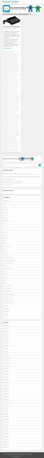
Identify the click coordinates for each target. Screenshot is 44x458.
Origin (4, 240)
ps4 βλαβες (8, 70)
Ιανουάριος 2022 (6, 385)
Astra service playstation (9, 53)
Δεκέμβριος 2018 (6, 441)
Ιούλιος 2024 (5, 348)
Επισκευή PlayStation (11, 27)
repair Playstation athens (14, 71)
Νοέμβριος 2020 (6, 396)
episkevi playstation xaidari (12, 57)
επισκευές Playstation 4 (7, 288)
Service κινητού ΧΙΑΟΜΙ (7, 257)
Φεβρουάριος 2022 (6, 382)
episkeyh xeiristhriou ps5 (8, 65)
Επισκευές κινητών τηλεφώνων (8, 294)
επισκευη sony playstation (13, 121)
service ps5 (12, 79)
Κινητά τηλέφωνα (6, 308)
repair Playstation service (15, 74)
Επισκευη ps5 (10, 118)
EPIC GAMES (5, 212)
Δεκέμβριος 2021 (6, 388)
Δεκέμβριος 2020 (6, 393)
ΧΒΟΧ (4, 316)
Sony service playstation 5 (13, 81)
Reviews (4, 248)
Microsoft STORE (6, 229)
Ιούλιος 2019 (5, 424)
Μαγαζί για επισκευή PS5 (8, 143)
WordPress (31, 454)
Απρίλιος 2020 (5, 410)
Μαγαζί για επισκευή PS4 (15, 142)
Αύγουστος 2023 (6, 362)
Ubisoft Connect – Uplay (7, 268)
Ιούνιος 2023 (5, 365)
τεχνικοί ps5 (6, 150)
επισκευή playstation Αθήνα (12, 107)
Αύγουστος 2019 (6, 422)
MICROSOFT (5, 226)
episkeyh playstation (7, 58)
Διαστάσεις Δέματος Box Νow (8, 179)
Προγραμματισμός (6, 311)
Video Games (5, 274)
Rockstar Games (6, 254)
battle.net (5, 203)
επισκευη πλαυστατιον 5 (8, 127)
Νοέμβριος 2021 (6, 390)
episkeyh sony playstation (8, 62)
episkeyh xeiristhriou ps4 (13, 63)
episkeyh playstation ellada (12, 59)
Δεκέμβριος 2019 (6, 416)
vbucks (4, 271)
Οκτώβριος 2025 (6, 337)
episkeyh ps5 (14, 61)
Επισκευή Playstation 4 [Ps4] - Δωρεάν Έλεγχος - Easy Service (11, 92)
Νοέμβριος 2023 (6, 359)
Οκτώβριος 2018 (6, 447)
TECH (5, 28)
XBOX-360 (5, 277)
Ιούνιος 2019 (5, 427)
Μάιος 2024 (5, 351)
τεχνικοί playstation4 (13, 149)
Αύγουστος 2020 (6, 402)
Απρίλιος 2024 (5, 354)
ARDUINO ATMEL (6, 200)
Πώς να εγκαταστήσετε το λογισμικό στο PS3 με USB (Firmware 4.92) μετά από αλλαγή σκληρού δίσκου (21, 176)
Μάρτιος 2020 (5, 413)
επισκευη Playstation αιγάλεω (9, 109)
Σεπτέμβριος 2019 (6, 419)
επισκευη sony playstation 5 (9, 122)
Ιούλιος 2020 (5, 405)
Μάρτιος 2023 (5, 368)
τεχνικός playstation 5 (13, 150)
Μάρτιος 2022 (5, 379)
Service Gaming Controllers (9, 75)
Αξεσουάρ (5, 282)
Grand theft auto (6, 220)
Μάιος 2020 (5, 407)
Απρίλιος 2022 (5, 376)
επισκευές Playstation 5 (7, 291)
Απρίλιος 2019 (5, 433)
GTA (4, 223)
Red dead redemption (7, 246)
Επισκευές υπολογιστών (7, 297)
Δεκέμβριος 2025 (6, 331)
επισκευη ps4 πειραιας (9, 117)
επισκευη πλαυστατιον (15, 126)
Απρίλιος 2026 (5, 325)
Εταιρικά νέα (7, 51)
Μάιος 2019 (5, 430)
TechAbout (22, 454)
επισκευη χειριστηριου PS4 (9, 133)
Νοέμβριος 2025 (6, 334)
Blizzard (4, 206)
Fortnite (4, 214)
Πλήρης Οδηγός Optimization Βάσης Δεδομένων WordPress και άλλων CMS (17, 173)
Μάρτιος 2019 (5, 436)
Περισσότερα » (8, 48)
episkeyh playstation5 (8, 61)
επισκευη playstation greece (9, 102)
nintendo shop (5, 237)
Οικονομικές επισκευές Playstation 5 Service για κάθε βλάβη (11, 145)
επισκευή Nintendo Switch (8, 299)
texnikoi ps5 (14, 83)
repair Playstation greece (8, 73)
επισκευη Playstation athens (12, 101)
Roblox (4, 251)
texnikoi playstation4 (15, 82)
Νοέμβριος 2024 (6, 345)
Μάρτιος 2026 (5, 328)
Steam (4, 265)
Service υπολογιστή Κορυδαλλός (9, 260)
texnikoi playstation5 (8, 83)
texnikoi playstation (7, 82)
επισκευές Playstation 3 (7, 285)
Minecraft (5, 231)
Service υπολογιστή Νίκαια (8, 263)
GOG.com (5, 217)
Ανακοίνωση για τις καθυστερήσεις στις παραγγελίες (12, 182)
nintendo (4, 234)
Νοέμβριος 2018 (6, 444)
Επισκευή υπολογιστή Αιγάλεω (8, 302)
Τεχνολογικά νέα (6, 314)
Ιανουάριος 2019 (6, 439)
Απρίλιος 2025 (5, 342)
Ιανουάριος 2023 (6, 371)
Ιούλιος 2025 (5, 340)
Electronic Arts (5, 209)
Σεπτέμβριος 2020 (6, 399)
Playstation (12, 51)
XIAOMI (4, 280)
